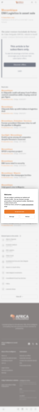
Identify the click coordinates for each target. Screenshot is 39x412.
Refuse (27, 216)
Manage (11, 216)
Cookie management (27, 204)
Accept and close (19, 211)
